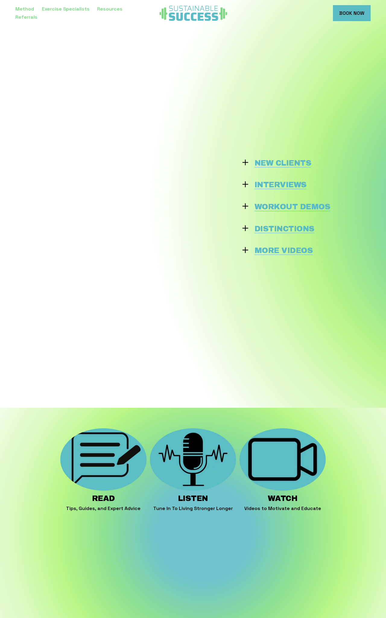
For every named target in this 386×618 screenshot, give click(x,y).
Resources (109, 9)
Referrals (26, 17)
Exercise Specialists (66, 9)
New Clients (283, 163)
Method (24, 9)
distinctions (285, 229)
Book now (351, 13)
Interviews (281, 185)
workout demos (292, 207)
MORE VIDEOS (284, 250)
